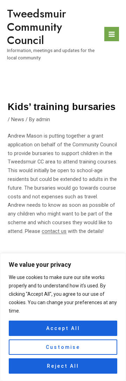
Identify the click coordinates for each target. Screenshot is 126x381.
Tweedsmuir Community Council (36, 27)
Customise (63, 347)
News (17, 119)
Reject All (63, 366)
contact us (54, 231)
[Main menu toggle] (111, 34)
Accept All (63, 328)
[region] (63, 317)
